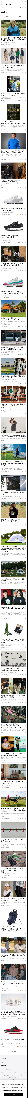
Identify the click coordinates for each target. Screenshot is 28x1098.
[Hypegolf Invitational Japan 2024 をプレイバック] (13, 569)
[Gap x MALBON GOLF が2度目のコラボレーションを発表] (13, 56)
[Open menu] (25, 4)
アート (16, 7)
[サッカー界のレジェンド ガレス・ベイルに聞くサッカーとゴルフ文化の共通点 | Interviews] (13, 799)
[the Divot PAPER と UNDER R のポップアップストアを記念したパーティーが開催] (13, 597)
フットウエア (10, 7)
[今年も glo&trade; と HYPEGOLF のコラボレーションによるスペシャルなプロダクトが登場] (13, 629)
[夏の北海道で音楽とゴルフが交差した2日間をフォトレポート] (13, 366)
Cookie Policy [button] (11, 1088)
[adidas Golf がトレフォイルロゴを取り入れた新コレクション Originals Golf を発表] (13, 394)
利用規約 (4, 1075)
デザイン (21, 7)
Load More (13, 1051)
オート (2, 129)
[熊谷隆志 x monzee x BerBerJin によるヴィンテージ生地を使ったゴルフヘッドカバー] (13, 972)
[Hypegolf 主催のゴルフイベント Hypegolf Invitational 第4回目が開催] (13, 659)
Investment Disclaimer (13, 1077)
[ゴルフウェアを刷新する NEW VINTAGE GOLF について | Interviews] (13, 170)
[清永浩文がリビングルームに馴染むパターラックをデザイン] (13, 772)
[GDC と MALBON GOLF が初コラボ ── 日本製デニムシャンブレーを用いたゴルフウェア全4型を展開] (13, 28)
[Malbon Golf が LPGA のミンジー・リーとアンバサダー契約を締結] (13, 509)
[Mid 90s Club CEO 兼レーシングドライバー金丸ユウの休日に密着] (13, 744)
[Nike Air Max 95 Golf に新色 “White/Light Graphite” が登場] (13, 199)
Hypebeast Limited (7, 1072)
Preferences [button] (20, 1090)
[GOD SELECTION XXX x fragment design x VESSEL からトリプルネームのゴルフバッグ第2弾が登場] (13, 917)
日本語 (13, 1079)
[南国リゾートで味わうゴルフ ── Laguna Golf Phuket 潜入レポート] (13, 308)
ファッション (4, 7)
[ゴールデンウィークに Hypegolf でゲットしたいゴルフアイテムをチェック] (13, 889)
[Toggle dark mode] (22, 4)
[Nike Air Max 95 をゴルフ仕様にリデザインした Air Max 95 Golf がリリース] (13, 282)
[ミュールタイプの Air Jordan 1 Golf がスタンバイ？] (13, 1030)
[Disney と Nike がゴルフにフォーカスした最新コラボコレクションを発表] (13, 141)
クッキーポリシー (20, 1075)
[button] (25, 44)
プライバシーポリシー (11, 1075)
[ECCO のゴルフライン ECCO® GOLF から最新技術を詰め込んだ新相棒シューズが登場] (13, 452)
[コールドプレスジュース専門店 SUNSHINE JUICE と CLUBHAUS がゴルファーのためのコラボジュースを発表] (13, 1001)
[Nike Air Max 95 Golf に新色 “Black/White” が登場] (13, 226)
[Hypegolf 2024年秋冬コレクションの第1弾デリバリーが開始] (13, 686)
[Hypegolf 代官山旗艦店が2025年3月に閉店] (13, 483)
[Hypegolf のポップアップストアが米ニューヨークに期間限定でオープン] (13, 338)
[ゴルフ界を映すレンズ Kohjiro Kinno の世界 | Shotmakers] (13, 830)
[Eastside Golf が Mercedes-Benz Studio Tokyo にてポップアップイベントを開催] (13, 112)
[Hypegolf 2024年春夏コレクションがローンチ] (13, 945)
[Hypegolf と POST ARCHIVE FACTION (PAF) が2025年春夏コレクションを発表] (13, 425)
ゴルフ (2, 44)
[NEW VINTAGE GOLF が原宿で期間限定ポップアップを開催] (13, 84)
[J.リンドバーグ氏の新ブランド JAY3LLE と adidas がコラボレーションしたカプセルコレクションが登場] (13, 714)
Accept (13, 1094)
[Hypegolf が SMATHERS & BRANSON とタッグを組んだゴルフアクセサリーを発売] (13, 859)
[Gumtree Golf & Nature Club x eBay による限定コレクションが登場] (13, 254)
